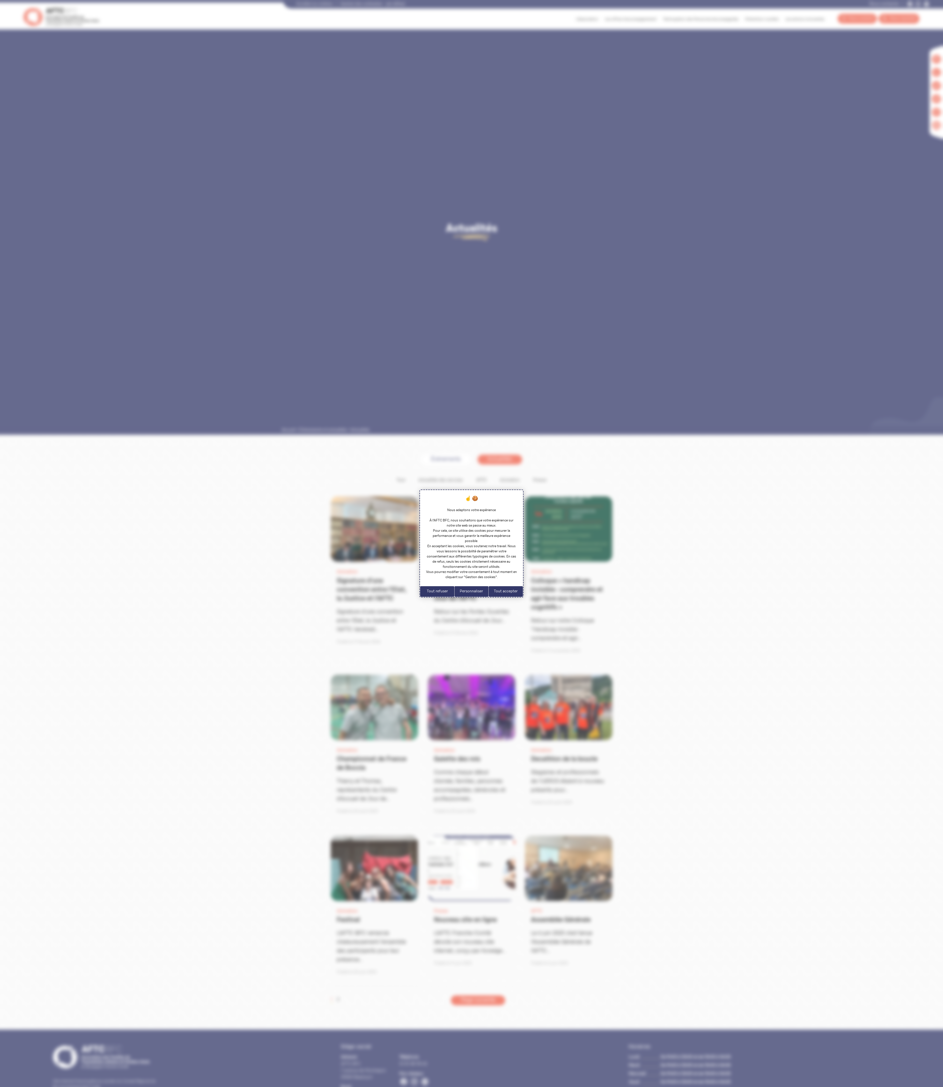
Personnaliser (471, 591)
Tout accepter (506, 591)
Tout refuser (437, 591)
